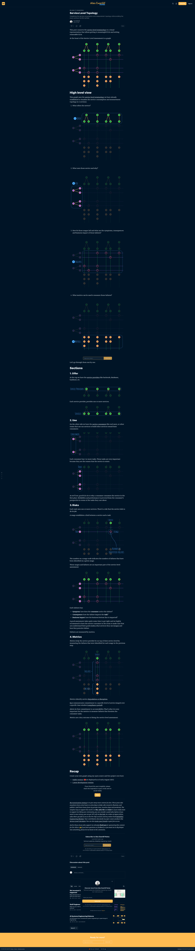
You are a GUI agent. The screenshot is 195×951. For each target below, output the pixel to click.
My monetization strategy (78, 803)
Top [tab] (71, 886)
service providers (93, 377)
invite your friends (101, 821)
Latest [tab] (75, 886)
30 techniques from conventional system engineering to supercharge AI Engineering (88, 919)
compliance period (95, 705)
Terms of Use (105, 904)
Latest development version (83, 783)
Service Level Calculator (78, 821)
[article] (97, 920)
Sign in (190, 3)
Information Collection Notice (97, 906)
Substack (179, 949)
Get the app (103, 949)
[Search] (172, 3)
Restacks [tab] (80, 867)
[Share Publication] (176, 3)
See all (73, 928)
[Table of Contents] (2, 475)
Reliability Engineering (77, 10)
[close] (112, 881)
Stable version (78, 780)
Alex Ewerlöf (76, 21)
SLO (71, 703)
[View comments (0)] (76, 26)
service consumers (99, 424)
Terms (15, 949)
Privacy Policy (109, 906)
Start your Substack (94, 949)
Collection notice (21, 949)
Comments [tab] (73, 867)
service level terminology (96, 30)
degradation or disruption (97, 699)
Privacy (12, 949)
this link (102, 814)
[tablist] (76, 867)
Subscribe (182, 3)
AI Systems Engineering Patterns (82, 916)
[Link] (67, 92)
